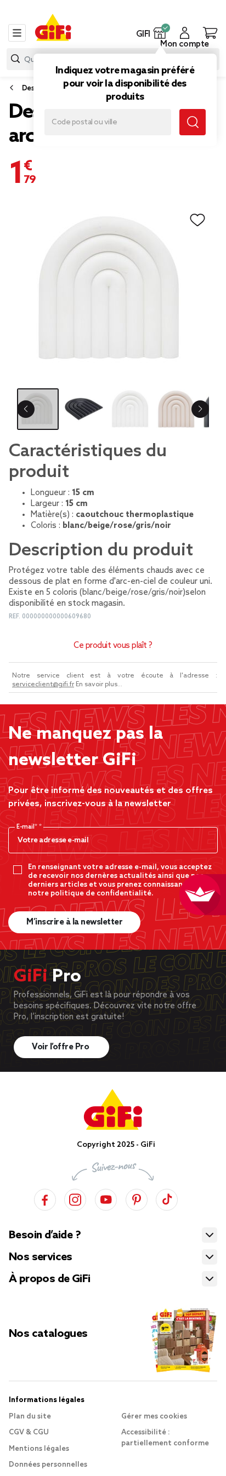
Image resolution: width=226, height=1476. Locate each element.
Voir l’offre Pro (61, 1047)
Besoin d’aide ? (45, 1235)
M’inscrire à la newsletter (74, 922)
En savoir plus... (99, 684)
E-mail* (27, 827)
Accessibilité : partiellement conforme (165, 1438)
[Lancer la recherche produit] (15, 59)
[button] (160, 32)
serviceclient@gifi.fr (43, 684)
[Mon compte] (184, 32)
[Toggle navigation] (17, 33)
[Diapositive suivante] (200, 409)
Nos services (40, 1257)
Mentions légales (39, 1449)
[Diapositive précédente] (26, 409)
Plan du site (30, 1416)
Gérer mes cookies (154, 1416)
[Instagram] (75, 1198)
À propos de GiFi (49, 1279)
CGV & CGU (29, 1432)
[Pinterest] (137, 1198)
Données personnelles (48, 1465)
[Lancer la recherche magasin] (192, 122)
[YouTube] (106, 1198)
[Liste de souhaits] (197, 220)
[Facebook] (45, 1198)
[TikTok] (167, 1198)
